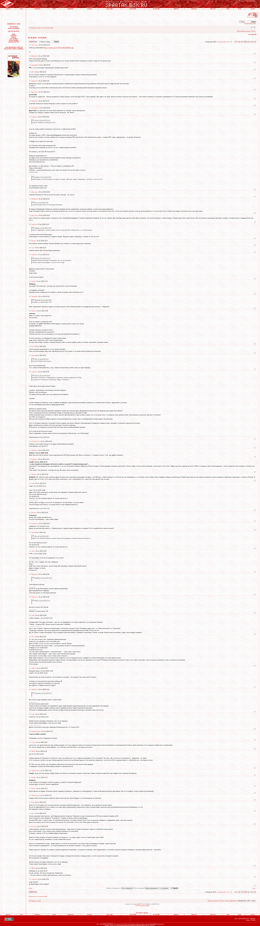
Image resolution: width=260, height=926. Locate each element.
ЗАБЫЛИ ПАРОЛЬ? (13, 42)
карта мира (109, 8)
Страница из (223, 42)
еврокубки (70, 8)
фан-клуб (213, 8)
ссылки (252, 8)
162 (252, 42)
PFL (33, 72)
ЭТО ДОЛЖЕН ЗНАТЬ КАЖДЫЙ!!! (14, 27)
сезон (21, 8)
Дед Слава (35, 45)
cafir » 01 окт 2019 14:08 (41, 536)
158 (239, 42)
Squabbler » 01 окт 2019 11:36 (43, 578)
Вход (253, 31)
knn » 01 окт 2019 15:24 (41, 202)
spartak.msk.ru (154, 924)
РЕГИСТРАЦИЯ (13, 40)
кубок (54, 8)
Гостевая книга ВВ (47, 28)
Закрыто (30, 41)
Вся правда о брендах (142, 912)
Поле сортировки (139, 888)
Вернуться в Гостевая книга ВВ (38, 896)
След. (253, 888)
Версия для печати (254, 27)
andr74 (34, 668)
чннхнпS (34, 879)
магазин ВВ (132, 8)
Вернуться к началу (254, 53)
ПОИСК (13, 37)
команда (89, 8)
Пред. (30, 888)
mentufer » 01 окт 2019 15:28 (42, 177)
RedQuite (34, 450)
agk (33, 355)
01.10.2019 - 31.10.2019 (37, 38)
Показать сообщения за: (113, 888)
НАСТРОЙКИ (14, 39)
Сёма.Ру (253, 920)
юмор (227, 8)
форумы (176, 8)
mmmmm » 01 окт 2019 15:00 (42, 228)
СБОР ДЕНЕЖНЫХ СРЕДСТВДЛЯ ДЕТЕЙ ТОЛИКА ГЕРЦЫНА (13, 48)
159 (242, 42)
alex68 (33, 281)
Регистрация (246, 31)
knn (33, 247)
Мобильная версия (251, 27)
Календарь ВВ (252, 34)
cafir (33, 483)
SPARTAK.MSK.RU (107, 924)
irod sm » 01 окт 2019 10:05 (42, 375)
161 (249, 42)
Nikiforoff (34, 56)
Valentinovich (36, 441)
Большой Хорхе (36, 731)
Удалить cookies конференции (228, 901)
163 (255, 42)
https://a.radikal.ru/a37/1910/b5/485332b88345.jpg (58, 47)
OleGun (34, 474)
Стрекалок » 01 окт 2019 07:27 (43, 693)
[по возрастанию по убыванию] (169, 888)
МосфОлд (34, 199)
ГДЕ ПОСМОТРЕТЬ (13, 31)
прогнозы (194, 8)
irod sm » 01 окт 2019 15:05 (42, 120)
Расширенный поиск (250, 23)
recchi (33, 742)
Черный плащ (35, 770)
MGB (33, 751)
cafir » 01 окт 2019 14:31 (41, 359)
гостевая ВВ (156, 8)
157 (236, 42)
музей (239, 8)
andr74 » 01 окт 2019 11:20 (42, 600)
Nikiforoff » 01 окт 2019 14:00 (43, 300)
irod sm (34, 311)
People (33, 241)
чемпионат (37, 8)
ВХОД (13, 34)
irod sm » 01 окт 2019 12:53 (42, 258)
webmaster (252, 918)
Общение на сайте (36, 28)
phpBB (138, 904)
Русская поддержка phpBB (142, 905)
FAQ (239, 31)
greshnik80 (35, 65)
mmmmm (34, 117)
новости (8, 8)
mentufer (34, 224)
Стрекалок (35, 523)
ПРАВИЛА (14, 36)
